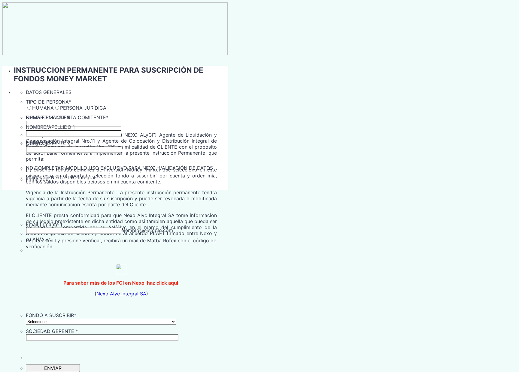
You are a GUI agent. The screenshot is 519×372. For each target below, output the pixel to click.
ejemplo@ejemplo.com (147, 230)
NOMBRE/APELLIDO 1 (50, 127)
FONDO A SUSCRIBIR (51, 315)
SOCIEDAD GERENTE (52, 331)
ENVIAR (53, 368)
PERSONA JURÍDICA (83, 108)
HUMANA (43, 108)
